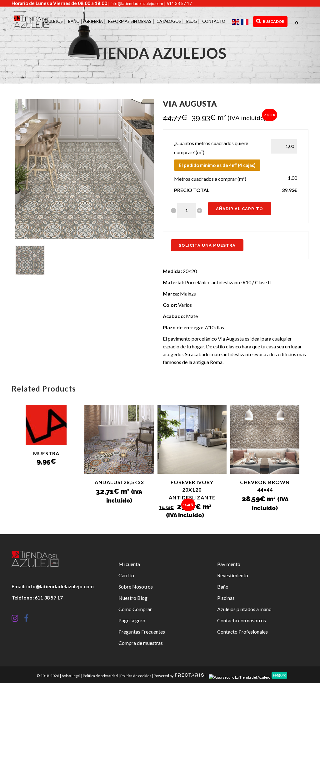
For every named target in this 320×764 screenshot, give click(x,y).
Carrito (126, 575)
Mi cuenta (129, 564)
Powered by (164, 675)
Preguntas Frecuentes (141, 632)
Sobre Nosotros (135, 586)
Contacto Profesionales (242, 632)
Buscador (273, 21)
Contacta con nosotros (241, 620)
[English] (236, 21)
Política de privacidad (100, 675)
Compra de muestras (140, 643)
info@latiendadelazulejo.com (137, 3)
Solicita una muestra (207, 245)
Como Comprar (135, 609)
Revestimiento (232, 575)
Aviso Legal (71, 675)
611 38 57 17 (179, 3)
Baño (222, 586)
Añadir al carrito (239, 208)
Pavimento (228, 564)
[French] (245, 21)
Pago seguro (131, 620)
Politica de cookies (135, 675)
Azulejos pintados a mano (244, 609)
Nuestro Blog (133, 598)
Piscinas (226, 598)
